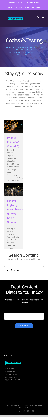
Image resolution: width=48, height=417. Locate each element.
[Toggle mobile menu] (43, 17)
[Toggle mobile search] (38, 17)
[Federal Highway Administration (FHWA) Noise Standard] (13, 189)
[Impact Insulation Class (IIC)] (13, 126)
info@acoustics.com (31, 2)
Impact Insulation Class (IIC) (13, 142)
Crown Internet (24, 407)
